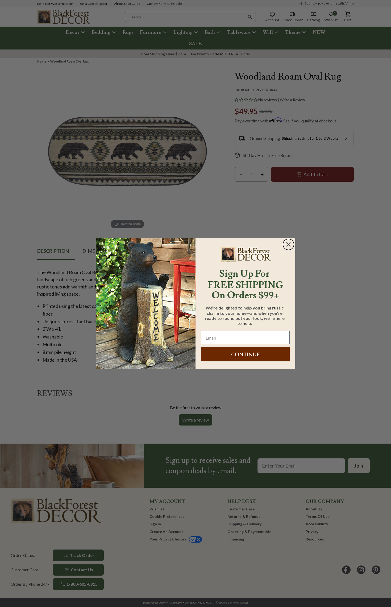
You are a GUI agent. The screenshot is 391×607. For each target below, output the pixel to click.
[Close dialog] (288, 244)
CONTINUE (245, 354)
